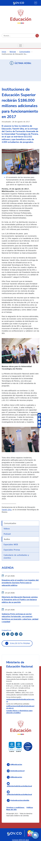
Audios (7, 539)
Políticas (30, 807)
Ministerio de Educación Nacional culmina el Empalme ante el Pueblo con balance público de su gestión (20, 599)
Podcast (7, 534)
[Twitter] (7, 634)
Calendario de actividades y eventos (16, 556)
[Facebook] (3, 634)
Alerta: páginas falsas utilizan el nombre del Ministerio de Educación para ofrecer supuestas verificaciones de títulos (20, 74)
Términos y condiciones (15, 807)
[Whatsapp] (16, 634)
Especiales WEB (11, 544)
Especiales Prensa (12, 550)
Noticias (13, 52)
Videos (7, 529)
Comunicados (24, 52)
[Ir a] (20, 161)
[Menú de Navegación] (20, 45)
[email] (12, 634)
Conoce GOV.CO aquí (20, 840)
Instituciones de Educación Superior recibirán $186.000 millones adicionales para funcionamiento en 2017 (16, 54)
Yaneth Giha (6, 510)
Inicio (4, 52)
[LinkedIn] (20, 634)
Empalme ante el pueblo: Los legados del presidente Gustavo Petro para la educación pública (20, 583)
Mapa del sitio (11, 809)
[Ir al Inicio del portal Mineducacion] (20, 728)
